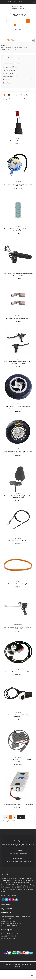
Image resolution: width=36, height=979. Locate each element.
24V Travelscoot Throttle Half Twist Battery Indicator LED (18, 715)
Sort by (5, 99)
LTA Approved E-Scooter (10, 67)
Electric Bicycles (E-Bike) (10, 77)
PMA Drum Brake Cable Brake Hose (18, 541)
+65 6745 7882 (22, 16)
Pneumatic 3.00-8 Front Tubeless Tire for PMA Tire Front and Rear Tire (18, 452)
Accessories (6, 80)
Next (20, 817)
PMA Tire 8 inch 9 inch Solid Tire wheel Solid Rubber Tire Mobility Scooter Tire (18, 407)
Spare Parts (6, 83)
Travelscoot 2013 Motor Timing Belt (18, 584)
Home (3, 45)
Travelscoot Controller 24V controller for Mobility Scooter (18, 760)
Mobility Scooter (8, 73)
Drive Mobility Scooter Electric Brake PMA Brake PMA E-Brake (18, 184)
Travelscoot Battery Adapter (18, 141)
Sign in (22, 9)
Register (14, 9)
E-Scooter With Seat (9, 70)
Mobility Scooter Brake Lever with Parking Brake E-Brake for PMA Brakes (18, 362)
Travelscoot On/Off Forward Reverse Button (18, 672)
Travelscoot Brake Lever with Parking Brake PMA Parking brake (18, 628)
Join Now (24, 2)
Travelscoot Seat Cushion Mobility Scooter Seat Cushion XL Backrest (18, 496)
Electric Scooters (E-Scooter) (11, 64)
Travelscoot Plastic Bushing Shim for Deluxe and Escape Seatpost (18, 229)
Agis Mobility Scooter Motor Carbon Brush (18, 318)
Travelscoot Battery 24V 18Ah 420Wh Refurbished (18, 804)
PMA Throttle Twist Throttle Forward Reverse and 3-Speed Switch (18, 274)
